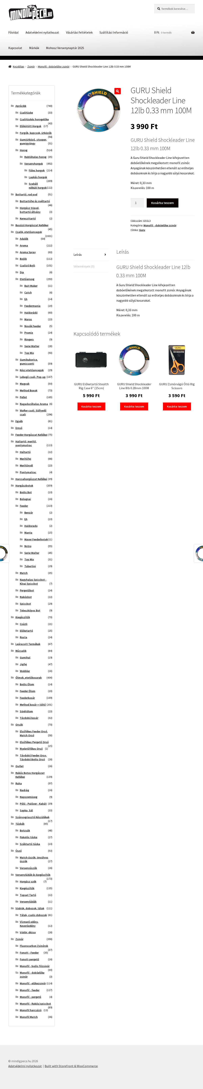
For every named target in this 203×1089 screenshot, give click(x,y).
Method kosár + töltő (33, 704)
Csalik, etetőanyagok (28, 232)
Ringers (29, 339)
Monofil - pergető (30, 997)
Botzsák (25, 830)
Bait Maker (30, 286)
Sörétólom (26, 711)
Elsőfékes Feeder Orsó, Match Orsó (34, 733)
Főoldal (13, 32)
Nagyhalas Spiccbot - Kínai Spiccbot (33, 581)
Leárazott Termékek (27, 644)
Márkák (34, 48)
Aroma (24, 245)
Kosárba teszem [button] (91, 406)
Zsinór (31, 66)
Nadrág (24, 790)
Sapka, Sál (26, 810)
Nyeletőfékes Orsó (31, 748)
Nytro (27, 546)
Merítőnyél (26, 465)
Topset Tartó (28, 895)
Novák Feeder (32, 326)
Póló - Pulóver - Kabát (33, 803)
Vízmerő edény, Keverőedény (29, 924)
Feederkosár (27, 698)
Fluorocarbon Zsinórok (34, 946)
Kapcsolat (15, 48)
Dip (22, 272)
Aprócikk (20, 106)
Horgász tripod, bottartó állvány (30, 210)
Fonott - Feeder (29, 952)
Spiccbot (25, 603)
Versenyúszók (28, 868)
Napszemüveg (28, 797)
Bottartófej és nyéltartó (35, 201)
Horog (23, 150)
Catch (28, 292)
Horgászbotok (24, 485)
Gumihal (25, 657)
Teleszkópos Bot (30, 610)
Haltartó (25, 452)
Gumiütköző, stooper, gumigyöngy (33, 141)
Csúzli (23, 624)
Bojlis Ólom (27, 684)
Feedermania (32, 306)
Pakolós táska (28, 837)
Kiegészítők (22, 617)
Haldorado (30, 526)
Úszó (18, 850)
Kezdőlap (18, 66)
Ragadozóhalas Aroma (34, 404)
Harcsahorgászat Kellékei (31, 479)
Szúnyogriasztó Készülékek (32, 817)
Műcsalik (20, 651)
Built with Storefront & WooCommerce (71, 1066)
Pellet (23, 397)
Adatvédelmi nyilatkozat (42, 32)
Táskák (19, 823)
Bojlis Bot (26, 492)
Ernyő (18, 428)
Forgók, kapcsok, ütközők (36, 133)
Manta (28, 532)
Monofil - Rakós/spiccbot (35, 1003)
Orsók (19, 724)
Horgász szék (28, 881)
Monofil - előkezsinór (33, 983)
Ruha (18, 783)
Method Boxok (28, 390)
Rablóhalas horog (35, 157)
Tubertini (30, 566)
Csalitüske (26, 112)
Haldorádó (30, 312)
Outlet (19, 766)
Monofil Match (29, 1017)
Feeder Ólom (27, 691)
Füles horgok (37, 170)
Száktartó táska (30, 844)
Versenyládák (28, 901)
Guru (142, 230)
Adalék (24, 238)
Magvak (24, 383)
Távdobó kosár (29, 718)
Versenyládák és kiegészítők (32, 875)
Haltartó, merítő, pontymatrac (26, 443)
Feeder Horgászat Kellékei (31, 434)
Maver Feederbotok (36, 539)
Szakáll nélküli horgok (37, 185)
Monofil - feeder (29, 990)
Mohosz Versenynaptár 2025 (65, 48)
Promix (28, 332)
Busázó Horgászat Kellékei (31, 225)
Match (24, 573)
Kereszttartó (28, 218)
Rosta (23, 637)
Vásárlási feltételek (79, 32)
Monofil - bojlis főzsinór (35, 966)
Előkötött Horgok (30, 126)
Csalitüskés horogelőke (34, 119)
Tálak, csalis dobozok (33, 915)
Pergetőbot (27, 590)
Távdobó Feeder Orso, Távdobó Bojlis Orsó (33, 757)
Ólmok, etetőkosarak (28, 677)
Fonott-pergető (29, 959)
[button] (117, 91)
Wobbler (25, 671)
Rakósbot (26, 597)
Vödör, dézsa (28, 932)
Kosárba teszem (162, 203)
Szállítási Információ (114, 32)
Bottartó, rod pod (26, 194)
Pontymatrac (28, 472)
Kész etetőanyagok (32, 370)
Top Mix (29, 353)
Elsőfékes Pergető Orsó (34, 742)
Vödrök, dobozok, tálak (29, 908)
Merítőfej (25, 459)
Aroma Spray (28, 252)
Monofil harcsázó (30, 1010)
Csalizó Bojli (27, 265)
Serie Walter (31, 346)
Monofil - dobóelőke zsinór (54, 66)
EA (25, 299)
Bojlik (23, 259)
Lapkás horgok (38, 177)
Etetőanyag (27, 279)
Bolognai (25, 499)
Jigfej (23, 664)
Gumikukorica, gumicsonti (29, 361)
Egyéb (19, 421)
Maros (28, 319)
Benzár (28, 512)
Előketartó (26, 630)
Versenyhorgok (33, 163)
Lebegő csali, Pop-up (33, 377)
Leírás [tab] (78, 255)
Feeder (24, 506)
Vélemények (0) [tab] (84, 266)
